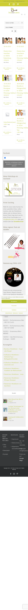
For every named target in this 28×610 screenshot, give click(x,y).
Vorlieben (14, 310)
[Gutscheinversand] (7, 114)
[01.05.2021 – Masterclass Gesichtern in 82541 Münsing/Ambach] (21, 40)
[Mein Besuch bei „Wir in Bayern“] (5, 400)
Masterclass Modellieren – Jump (13, 374)
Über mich (4, 446)
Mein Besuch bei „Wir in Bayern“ (15, 400)
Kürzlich (14, 393)
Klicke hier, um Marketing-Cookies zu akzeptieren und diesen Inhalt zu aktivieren (14, 164)
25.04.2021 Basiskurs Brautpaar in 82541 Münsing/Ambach (10, 88)
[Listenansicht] (15, 31)
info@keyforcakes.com (19, 1)
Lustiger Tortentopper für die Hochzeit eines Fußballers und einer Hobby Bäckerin (15, 409)
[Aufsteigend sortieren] (22, 22)
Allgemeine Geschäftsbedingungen (14, 447)
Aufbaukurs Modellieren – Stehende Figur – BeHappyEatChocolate (12, 357)
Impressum (21, 313)
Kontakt (5, 454)
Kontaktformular (18, 221)
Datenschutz (15, 313)
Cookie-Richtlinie (8, 313)
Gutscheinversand (10, 122)
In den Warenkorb (6, 68)
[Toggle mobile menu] (25, 14)
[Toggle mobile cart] (21, 14)
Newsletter (5, 450)
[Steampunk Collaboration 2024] (5, 418)
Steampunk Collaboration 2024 (16, 418)
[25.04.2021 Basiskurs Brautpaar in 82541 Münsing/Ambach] (7, 78)
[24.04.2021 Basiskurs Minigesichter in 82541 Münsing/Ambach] (21, 78)
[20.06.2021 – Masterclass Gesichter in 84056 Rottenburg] (7, 40)
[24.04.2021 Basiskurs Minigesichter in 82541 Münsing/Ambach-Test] (21, 113)
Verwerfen (14, 305)
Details (10, 68)
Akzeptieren (14, 301)
